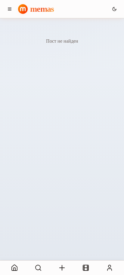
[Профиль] (110, 268)
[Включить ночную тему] (114, 9)
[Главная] (14, 268)
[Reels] (86, 268)
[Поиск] (38, 268)
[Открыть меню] (10, 9)
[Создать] (62, 268)
